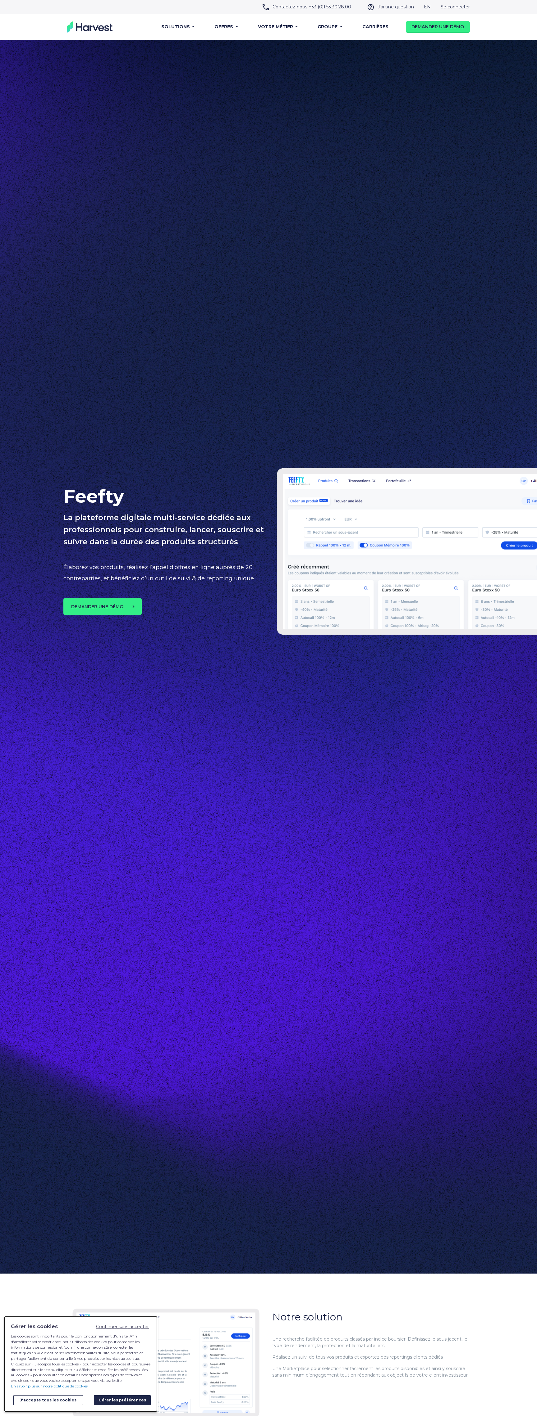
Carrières (375, 26)
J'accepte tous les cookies (48, 1400)
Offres (224, 26)
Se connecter (455, 7)
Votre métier (276, 26)
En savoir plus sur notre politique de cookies (49, 1386)
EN (427, 7)
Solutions (176, 26)
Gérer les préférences (122, 1400)
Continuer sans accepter (122, 1326)
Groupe (328, 26)
